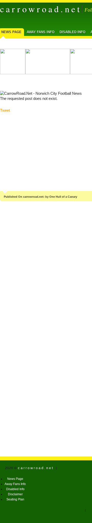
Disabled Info (72, 32)
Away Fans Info (40, 32)
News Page (15, 479)
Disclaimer (15, 494)
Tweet (5, 110)
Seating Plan (15, 499)
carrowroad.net (41, 9)
